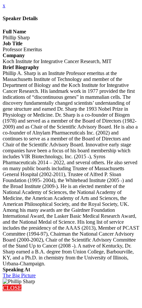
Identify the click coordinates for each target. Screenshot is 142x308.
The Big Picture (19, 275)
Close (12, 288)
